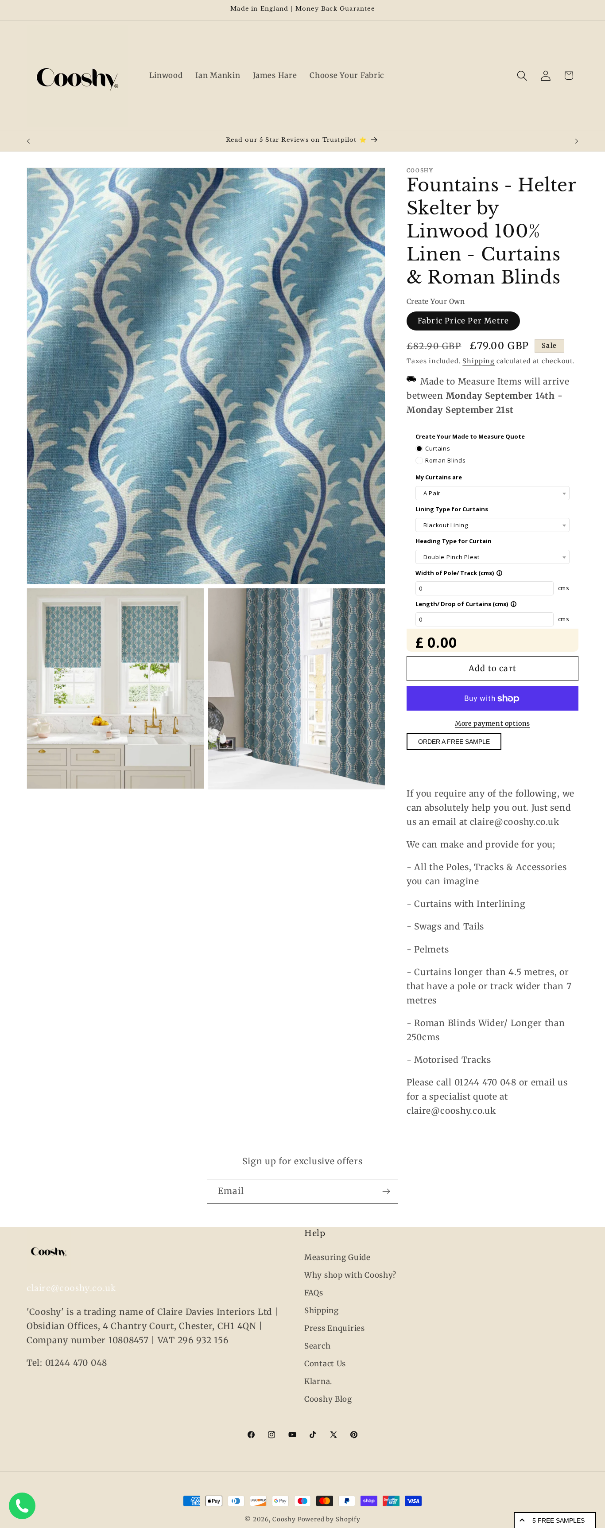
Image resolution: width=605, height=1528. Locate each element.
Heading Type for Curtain (453, 541)
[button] (522, 75)
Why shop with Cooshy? (350, 1275)
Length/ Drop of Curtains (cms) (466, 604)
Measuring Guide (337, 1257)
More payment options (492, 723)
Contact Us (325, 1364)
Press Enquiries (334, 1328)
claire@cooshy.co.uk (71, 1288)
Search (317, 1346)
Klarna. (318, 1381)
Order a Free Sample (454, 742)
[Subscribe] (386, 1191)
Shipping (478, 361)
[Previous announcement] (28, 141)
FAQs (313, 1293)
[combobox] (492, 493)
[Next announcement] (576, 141)
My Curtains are (438, 477)
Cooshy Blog (328, 1399)
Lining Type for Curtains (451, 509)
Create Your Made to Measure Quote (470, 436)
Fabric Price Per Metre (463, 321)
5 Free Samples (558, 1520)
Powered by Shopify (329, 1519)
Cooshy (284, 1519)
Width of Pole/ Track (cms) (459, 573)
